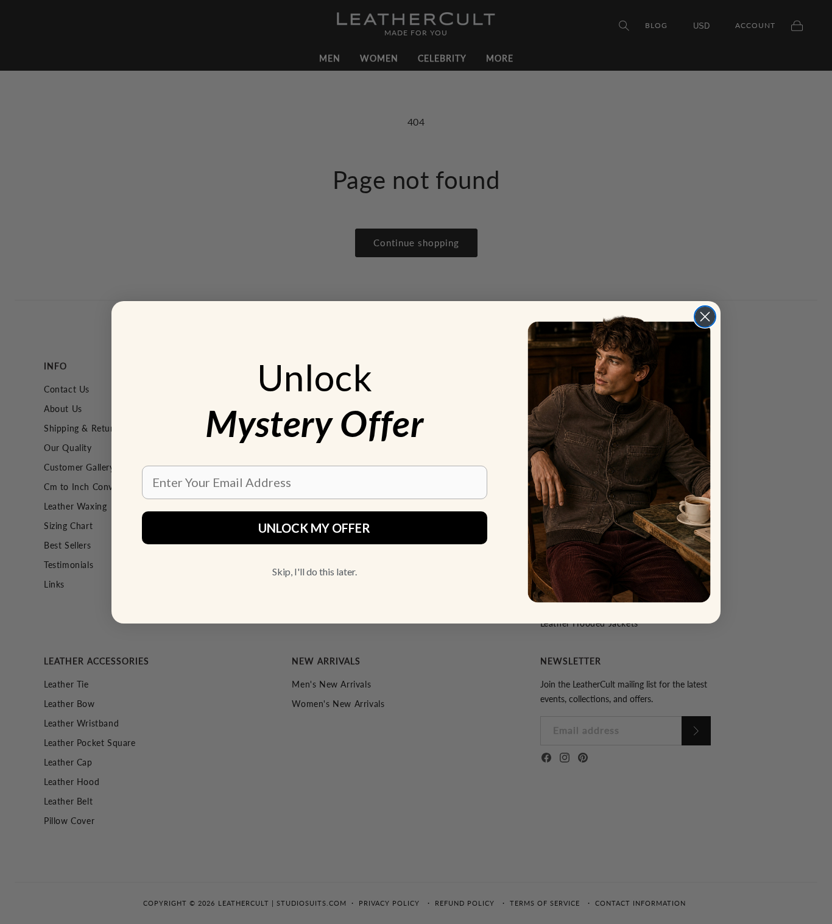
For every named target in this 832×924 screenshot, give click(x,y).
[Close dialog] (705, 316)
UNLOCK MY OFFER (314, 528)
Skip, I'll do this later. (314, 571)
